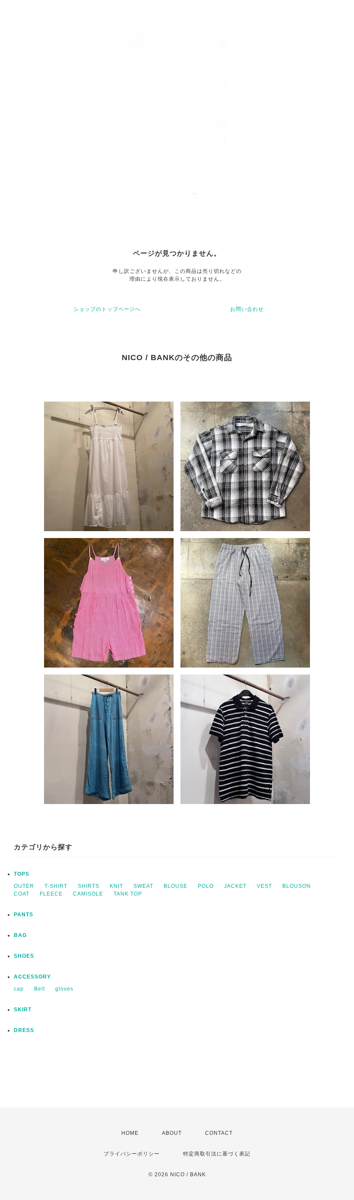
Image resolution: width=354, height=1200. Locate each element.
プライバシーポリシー (132, 1154)
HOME (130, 1133)
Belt (39, 989)
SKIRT (23, 1010)
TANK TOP (128, 894)
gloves (64, 989)
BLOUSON (296, 886)
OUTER (24, 886)
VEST (264, 886)
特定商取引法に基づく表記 (216, 1154)
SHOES (24, 956)
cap (19, 989)
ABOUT (172, 1133)
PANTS (23, 915)
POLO (206, 886)
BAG (20, 935)
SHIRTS (88, 886)
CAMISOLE (88, 894)
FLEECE (51, 894)
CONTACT (219, 1133)
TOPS (21, 874)
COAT (21, 894)
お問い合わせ (247, 309)
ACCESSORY (32, 977)
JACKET (235, 886)
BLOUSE (175, 886)
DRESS (24, 1030)
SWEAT (143, 886)
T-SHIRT (55, 886)
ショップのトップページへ (107, 309)
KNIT (116, 886)
